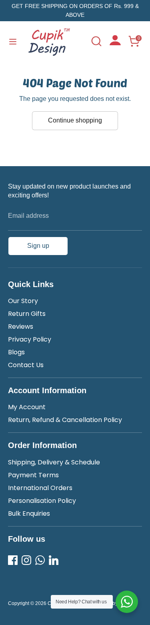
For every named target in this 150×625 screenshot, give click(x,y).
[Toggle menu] (13, 41)
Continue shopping (75, 120)
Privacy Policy (29, 339)
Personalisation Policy (42, 500)
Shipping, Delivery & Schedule (54, 462)
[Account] (115, 43)
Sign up (38, 245)
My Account (27, 407)
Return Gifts (27, 313)
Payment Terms (33, 475)
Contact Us (26, 365)
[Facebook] (13, 560)
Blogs (16, 352)
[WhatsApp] (40, 560)
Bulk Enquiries (29, 513)
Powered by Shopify (113, 603)
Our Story (23, 300)
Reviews (20, 326)
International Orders (40, 487)
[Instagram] (26, 560)
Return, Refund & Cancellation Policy (65, 419)
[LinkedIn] (53, 560)
